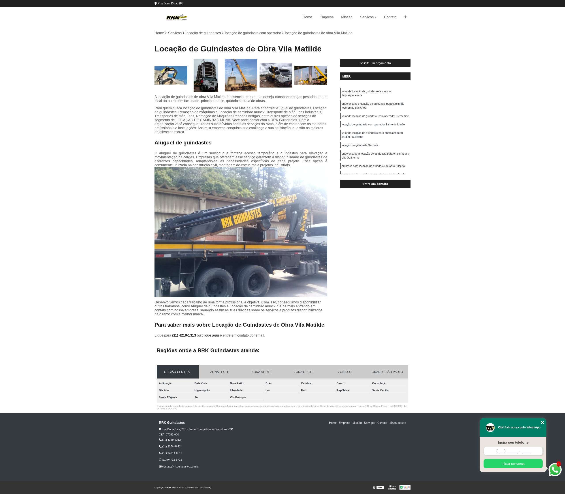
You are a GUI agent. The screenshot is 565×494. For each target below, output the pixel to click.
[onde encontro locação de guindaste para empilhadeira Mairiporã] (206, 75)
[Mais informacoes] (406, 17)
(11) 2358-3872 (171, 446)
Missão (346, 17)
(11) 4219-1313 (184, 335)
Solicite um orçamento (375, 63)
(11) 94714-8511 (172, 453)
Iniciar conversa (513, 464)
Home (307, 17)
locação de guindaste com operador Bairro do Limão (373, 124)
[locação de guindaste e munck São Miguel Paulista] (276, 75)
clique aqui (210, 335)
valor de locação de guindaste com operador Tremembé (375, 116)
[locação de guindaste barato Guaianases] (240, 75)
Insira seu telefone (513, 442)
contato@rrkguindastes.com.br (180, 466)
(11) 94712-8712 (171, 459)
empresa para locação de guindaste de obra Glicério (373, 166)
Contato (390, 17)
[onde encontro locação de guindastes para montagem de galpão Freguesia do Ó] (170, 75)
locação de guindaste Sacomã (360, 145)
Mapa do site (398, 422)
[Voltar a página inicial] (176, 17)
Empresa (327, 17)
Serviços (367, 17)
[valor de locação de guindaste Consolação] (310, 75)
